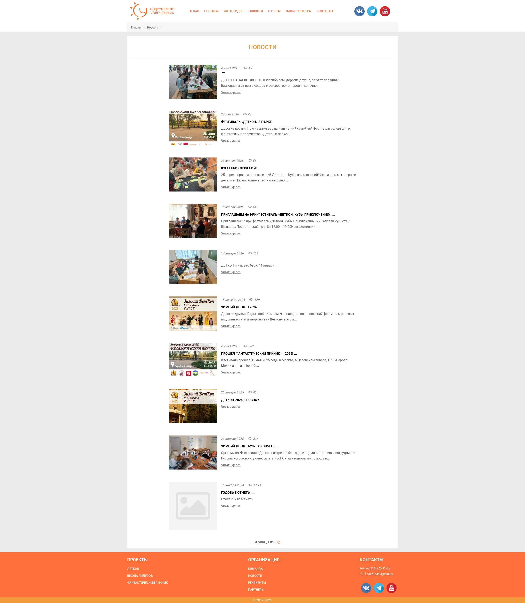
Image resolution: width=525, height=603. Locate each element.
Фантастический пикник (147, 582)
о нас (194, 11)
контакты (325, 11)
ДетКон (133, 568)
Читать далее (231, 92)
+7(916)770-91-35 (378, 568)
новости (256, 11)
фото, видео (233, 11)
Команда (255, 568)
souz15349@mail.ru (380, 574)
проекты (211, 11)
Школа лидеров (140, 575)
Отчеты (274, 11)
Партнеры (256, 589)
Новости (255, 575)
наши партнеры (299, 11)
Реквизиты (257, 582)
